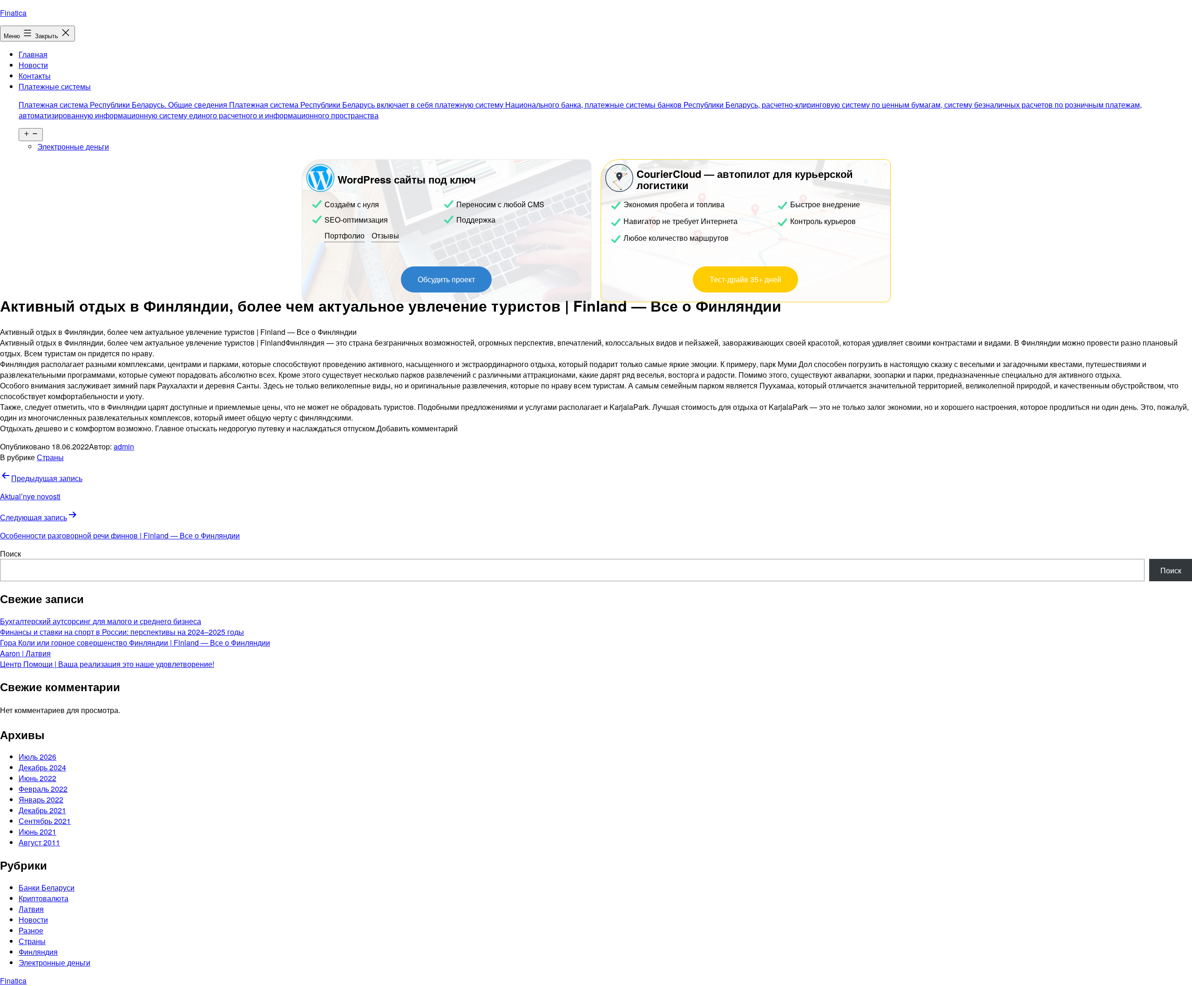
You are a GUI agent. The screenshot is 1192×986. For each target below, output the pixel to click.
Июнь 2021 (37, 831)
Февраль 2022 (43, 788)
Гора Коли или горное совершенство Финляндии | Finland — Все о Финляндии (135, 642)
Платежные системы (580, 101)
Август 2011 (39, 842)
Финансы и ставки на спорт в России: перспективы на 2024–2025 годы (122, 631)
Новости (33, 65)
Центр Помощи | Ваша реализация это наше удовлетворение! (107, 664)
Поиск (10, 553)
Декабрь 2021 (42, 810)
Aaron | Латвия (25, 653)
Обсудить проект (446, 279)
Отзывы (385, 235)
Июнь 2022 (37, 778)
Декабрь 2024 (42, 767)
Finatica (13, 12)
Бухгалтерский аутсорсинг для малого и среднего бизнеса (100, 621)
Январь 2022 (41, 799)
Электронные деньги (73, 146)
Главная (33, 54)
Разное (31, 930)
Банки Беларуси (46, 887)
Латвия (31, 909)
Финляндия (38, 951)
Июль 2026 (37, 756)
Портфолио (345, 235)
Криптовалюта (43, 898)
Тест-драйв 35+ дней (745, 279)
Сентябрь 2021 (45, 821)
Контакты (35, 75)
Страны (50, 457)
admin (124, 446)
